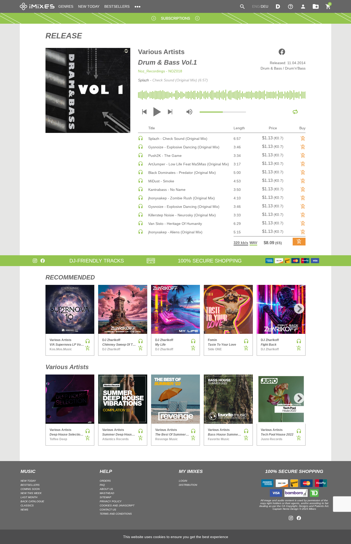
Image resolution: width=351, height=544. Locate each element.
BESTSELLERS (117, 6)
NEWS (24, 509)
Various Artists (161, 52)
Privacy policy (111, 501)
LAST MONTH (29, 497)
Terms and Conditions (116, 513)
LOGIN (183, 480)
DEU (264, 6)
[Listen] (140, 139)
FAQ (102, 484)
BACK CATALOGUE (32, 501)
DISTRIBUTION (188, 484)
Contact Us (108, 509)
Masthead (107, 493)
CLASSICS (27, 505)
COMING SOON (30, 489)
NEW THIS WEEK (31, 493)
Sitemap (105, 497)
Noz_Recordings (151, 71)
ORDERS (105, 480)
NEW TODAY (88, 6)
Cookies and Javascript (117, 505)
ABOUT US (106, 489)
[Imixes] (37, 6)
